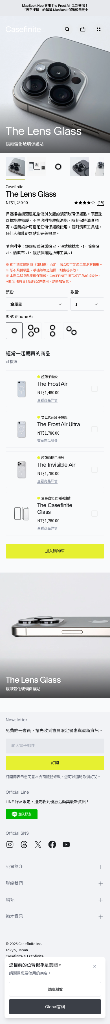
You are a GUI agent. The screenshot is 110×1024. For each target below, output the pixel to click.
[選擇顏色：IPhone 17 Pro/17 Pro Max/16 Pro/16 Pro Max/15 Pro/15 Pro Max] (33, 330)
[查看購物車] (83, 29)
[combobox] (37, 304)
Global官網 (55, 1006)
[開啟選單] (98, 29)
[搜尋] (67, 29)
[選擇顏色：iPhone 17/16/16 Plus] (52, 330)
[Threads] (24, 844)
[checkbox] (55, 388)
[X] (38, 844)
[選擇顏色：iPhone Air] (14, 330)
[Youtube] (66, 844)
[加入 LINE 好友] (22, 814)
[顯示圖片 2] (36, 166)
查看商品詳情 (47, 400)
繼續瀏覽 (55, 989)
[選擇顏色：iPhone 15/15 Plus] (71, 330)
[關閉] (95, 966)
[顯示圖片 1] (15, 166)
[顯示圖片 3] (58, 166)
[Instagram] (10, 844)
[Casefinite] (23, 29)
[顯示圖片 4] (79, 166)
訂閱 (55, 763)
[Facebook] (52, 844)
